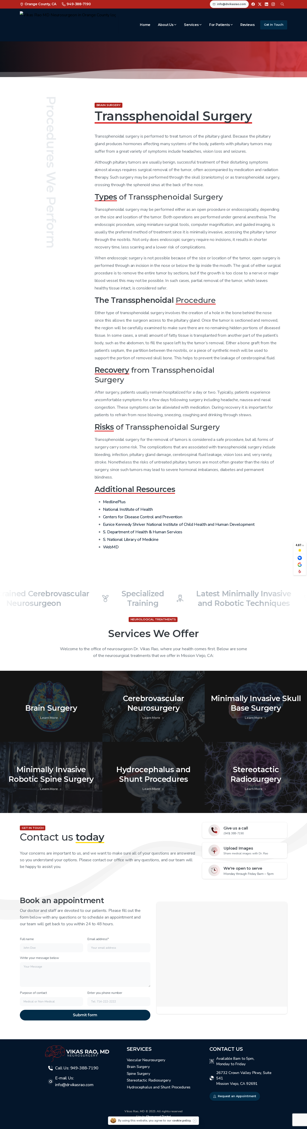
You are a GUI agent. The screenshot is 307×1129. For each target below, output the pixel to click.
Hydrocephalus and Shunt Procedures (159, 1087)
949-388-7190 (79, 4)
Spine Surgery (138, 1073)
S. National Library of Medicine (131, 539)
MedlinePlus (114, 502)
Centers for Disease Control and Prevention (142, 517)
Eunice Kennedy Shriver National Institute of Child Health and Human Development (179, 524)
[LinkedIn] (266, 4)
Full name (27, 939)
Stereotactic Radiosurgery (149, 1080)
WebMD (111, 547)
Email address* (98, 939)
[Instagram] (273, 4)
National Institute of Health (128, 509)
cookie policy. (181, 1121)
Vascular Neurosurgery (146, 1059)
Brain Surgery (138, 1066)
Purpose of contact (33, 993)
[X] (259, 4)
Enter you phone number (104, 993)
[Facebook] (253, 4)
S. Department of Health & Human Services (143, 532)
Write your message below (39, 958)
